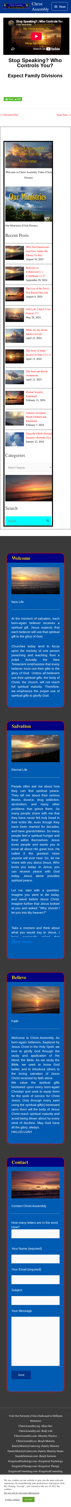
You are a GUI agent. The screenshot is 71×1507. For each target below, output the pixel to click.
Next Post (64, 114)
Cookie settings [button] (12, 1499)
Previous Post (9, 114)
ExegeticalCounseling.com (22, 1471)
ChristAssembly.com (25, 1436)
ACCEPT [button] (28, 1499)
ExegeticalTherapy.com (24, 1466)
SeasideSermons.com (26, 1456)
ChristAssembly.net (29, 1431)
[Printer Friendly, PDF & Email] (13, 98)
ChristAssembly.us (26, 1441)
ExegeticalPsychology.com (22, 1461)
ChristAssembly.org (29, 1426)
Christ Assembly (40, 6)
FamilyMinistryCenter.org (26, 1446)
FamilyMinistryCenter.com (22, 1451)
